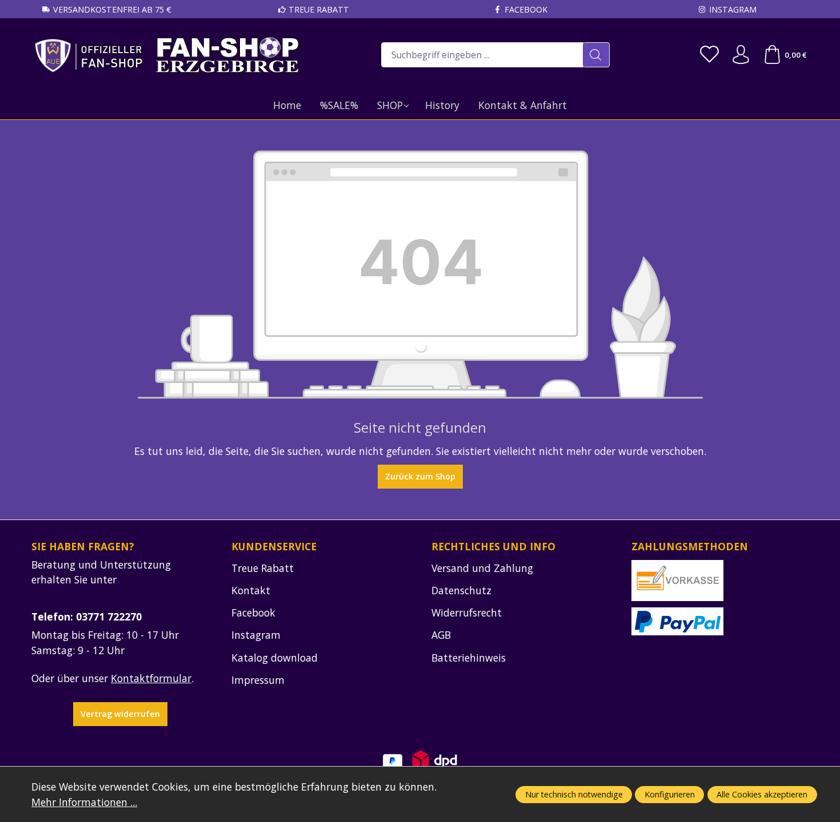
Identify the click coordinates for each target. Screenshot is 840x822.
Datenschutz (461, 590)
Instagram (733, 9)
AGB (441, 635)
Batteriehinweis (468, 657)
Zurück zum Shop (420, 476)
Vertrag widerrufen (120, 713)
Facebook (526, 9)
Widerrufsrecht (466, 612)
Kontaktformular (151, 678)
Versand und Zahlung (482, 568)
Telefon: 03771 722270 (86, 616)
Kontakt (250, 590)
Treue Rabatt (319, 9)
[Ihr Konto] (740, 55)
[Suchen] (596, 54)
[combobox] (482, 54)
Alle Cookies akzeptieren (762, 794)
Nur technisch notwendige (574, 794)
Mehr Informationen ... (84, 802)
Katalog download (274, 657)
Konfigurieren (670, 794)
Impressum (258, 680)
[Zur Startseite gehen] (167, 55)
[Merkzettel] (709, 55)
